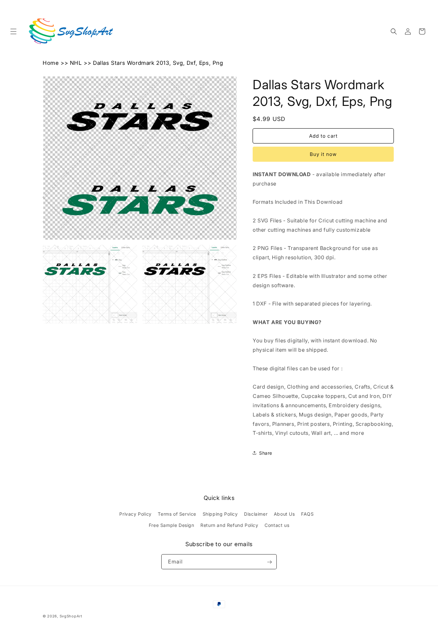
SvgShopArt (71, 616)
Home (51, 63)
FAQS (307, 514)
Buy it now (323, 154)
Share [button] (265, 453)
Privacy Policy (135, 514)
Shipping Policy (220, 514)
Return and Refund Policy (229, 525)
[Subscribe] (269, 562)
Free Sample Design (171, 525)
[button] (13, 31)
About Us (284, 514)
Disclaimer (255, 514)
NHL (76, 63)
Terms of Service (177, 514)
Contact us (277, 525)
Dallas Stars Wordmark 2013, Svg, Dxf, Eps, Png (158, 63)
